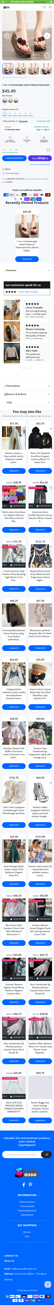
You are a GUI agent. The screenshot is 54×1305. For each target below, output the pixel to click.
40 (31, 113)
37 (15, 113)
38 (20, 113)
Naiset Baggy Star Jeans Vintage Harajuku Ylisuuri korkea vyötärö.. (40, 1107)
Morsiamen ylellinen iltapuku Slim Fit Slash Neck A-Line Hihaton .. (40, 633)
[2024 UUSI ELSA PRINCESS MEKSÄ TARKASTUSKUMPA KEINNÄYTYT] (14, 1087)
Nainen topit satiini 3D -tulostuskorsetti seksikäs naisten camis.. (40, 871)
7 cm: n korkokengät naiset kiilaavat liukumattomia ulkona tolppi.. (27, 246)
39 (25, 113)
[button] (2, 2)
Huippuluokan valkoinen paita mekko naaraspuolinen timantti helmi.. (13, 694)
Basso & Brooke (30, 1290)
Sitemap (8, 1279)
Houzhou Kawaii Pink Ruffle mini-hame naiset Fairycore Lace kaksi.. (14, 753)
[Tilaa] (46, 1154)
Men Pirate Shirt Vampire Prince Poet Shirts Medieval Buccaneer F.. (13, 930)
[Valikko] (50, 7)
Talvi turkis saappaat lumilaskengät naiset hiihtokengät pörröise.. (13, 810)
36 (10, 113)
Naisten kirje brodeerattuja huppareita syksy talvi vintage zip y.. (40, 753)
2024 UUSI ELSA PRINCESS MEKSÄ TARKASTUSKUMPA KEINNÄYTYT (13, 1107)
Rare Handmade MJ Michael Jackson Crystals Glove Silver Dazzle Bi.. (40, 989)
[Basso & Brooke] (6, 7)
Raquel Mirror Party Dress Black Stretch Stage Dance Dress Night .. (40, 576)
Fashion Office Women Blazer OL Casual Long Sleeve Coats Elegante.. (40, 1048)
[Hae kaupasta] (44, 7)
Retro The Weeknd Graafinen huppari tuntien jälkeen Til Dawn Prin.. (40, 457)
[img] (12, 291)
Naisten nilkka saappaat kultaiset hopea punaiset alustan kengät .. (40, 812)
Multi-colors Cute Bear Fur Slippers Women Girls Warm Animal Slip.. (13, 517)
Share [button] (8, 169)
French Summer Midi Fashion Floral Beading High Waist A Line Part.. (13, 576)
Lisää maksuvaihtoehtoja (40, 164)
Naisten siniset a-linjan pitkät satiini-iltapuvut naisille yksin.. (14, 457)
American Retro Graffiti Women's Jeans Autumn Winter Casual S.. (40, 517)
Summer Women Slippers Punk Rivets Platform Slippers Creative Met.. (14, 989)
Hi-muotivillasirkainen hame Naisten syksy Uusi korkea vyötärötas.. (14, 635)
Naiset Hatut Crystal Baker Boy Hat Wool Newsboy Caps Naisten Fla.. (40, 694)
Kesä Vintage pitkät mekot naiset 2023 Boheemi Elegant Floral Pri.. (14, 871)
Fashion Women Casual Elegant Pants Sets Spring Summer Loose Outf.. (40, 930)
